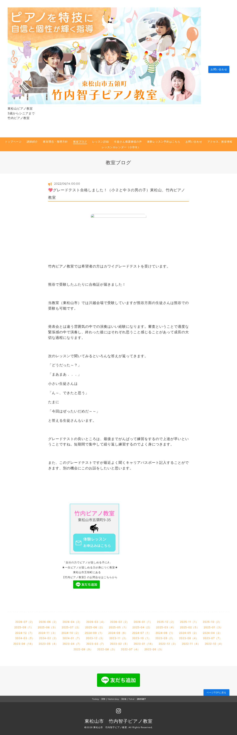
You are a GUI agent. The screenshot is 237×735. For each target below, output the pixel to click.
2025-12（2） (166, 621)
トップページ (13, 141)
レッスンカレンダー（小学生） (121, 147)
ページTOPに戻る (216, 692)
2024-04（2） (212, 632)
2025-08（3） (47, 627)
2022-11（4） (191, 643)
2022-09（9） (83, 649)
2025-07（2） (71, 627)
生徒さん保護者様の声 (128, 141)
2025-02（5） (189, 627)
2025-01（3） (213, 627)
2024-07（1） (141, 632)
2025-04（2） (142, 627)
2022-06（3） (154, 649)
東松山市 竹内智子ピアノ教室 (119, 721)
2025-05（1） (118, 627)
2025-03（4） (166, 627)
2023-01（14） (144, 643)
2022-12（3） (168, 643)
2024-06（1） (165, 632)
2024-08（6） (118, 632)
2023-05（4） (48, 643)
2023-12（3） (95, 638)
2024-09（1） (94, 632)
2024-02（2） (48, 638)
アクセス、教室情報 (219, 141)
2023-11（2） (118, 638)
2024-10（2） (70, 632)
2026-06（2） (48, 621)
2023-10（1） (141, 638)
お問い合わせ (219, 69)
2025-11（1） (189, 621)
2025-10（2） (212, 621)
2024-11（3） (47, 632)
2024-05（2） (188, 632)
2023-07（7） (212, 638)
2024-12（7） (24, 632)
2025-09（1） (23, 627)
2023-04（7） (72, 643)
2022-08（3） (106, 649)
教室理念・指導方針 (55, 141)
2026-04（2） (72, 621)
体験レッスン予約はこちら (163, 141)
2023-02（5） (119, 643)
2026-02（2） (119, 621)
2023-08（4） (188, 638)
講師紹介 (32, 141)
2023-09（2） (165, 638)
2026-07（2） (24, 621)
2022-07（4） (130, 649)
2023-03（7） (96, 643)
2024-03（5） (25, 638)
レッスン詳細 (100, 141)
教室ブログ (80, 141)
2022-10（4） (214, 643)
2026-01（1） (143, 621)
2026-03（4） (96, 621)
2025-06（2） (94, 627)
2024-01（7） (72, 638)
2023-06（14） (23, 643)
